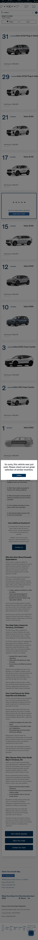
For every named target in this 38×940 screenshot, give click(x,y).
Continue (19, 475)
